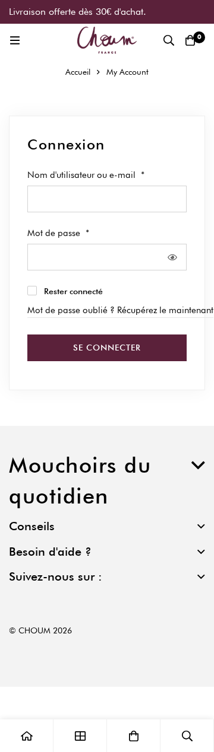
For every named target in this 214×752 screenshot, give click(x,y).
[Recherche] (169, 40)
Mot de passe (58, 232)
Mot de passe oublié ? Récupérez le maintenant (120, 310)
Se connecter (107, 347)
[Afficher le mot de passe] (173, 257)
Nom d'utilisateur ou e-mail (85, 174)
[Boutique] (80, 735)
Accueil (77, 72)
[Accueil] (27, 735)
